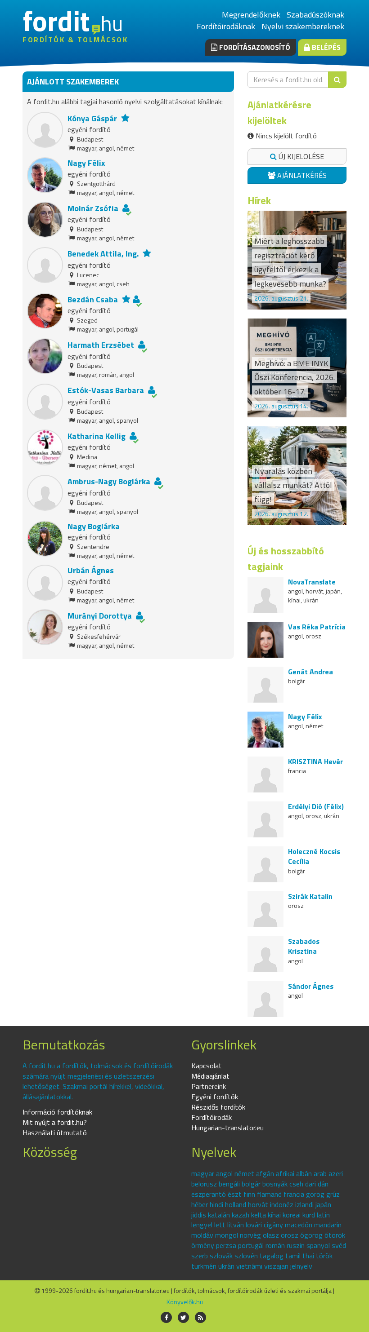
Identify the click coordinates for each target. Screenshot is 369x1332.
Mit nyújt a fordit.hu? (54, 1122)
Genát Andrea (310, 671)
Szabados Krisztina (304, 946)
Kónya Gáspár (92, 118)
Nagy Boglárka (94, 526)
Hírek (259, 200)
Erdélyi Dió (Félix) (316, 806)
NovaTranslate (312, 581)
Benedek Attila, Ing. (103, 254)
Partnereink (208, 1086)
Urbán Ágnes (91, 570)
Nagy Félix (86, 163)
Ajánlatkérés (301, 175)
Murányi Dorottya (100, 616)
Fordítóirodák (211, 1117)
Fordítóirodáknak (226, 26)
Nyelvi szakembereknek (302, 26)
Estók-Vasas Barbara (106, 390)
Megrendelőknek (251, 15)
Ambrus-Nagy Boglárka (109, 481)
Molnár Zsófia (93, 208)
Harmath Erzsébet (101, 345)
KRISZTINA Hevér (315, 761)
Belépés (325, 47)
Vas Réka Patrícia (317, 626)
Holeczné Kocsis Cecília (314, 856)
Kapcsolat (206, 1065)
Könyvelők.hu (184, 1301)
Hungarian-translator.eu (227, 1127)
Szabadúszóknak (315, 15)
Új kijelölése (300, 156)
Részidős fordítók (218, 1107)
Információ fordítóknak (57, 1111)
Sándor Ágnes (310, 986)
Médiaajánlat (210, 1076)
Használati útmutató (54, 1132)
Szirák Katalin (310, 896)
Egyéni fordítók (214, 1096)
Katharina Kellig (97, 436)
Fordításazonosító (253, 47)
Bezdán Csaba (93, 299)
